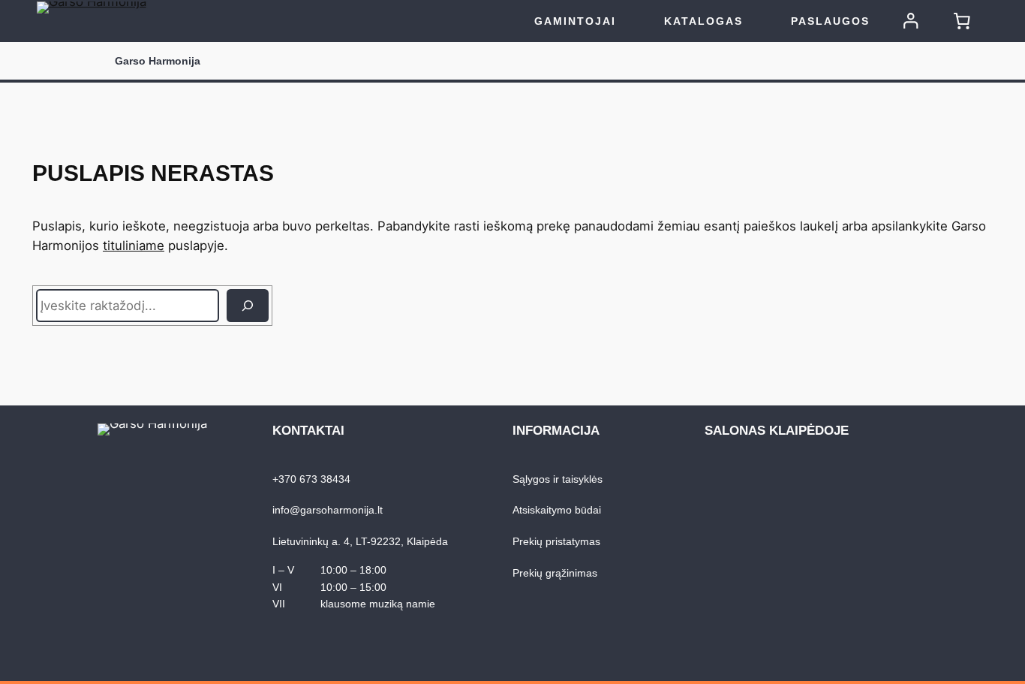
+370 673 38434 (311, 479)
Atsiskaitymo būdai (556, 510)
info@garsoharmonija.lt (327, 510)
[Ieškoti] (248, 305)
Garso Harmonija (157, 61)
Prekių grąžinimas (554, 573)
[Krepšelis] (962, 21)
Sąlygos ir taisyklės (557, 479)
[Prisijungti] (911, 21)
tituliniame (133, 245)
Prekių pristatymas (556, 541)
